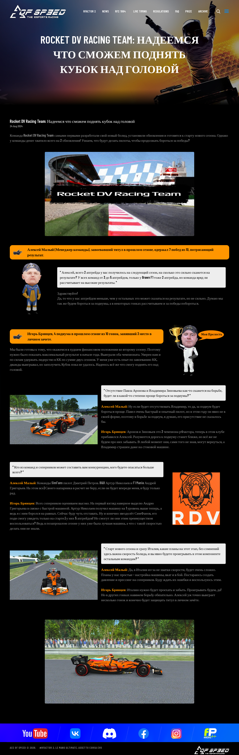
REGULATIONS (161, 11)
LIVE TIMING (140, 11)
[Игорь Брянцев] (196, 350)
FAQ (177, 11)
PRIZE (188, 11)
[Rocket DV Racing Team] (119, 193)
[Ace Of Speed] (38, 11)
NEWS (105, 11)
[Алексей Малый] (31, 288)
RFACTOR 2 (89, 11)
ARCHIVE (203, 11)
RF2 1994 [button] (120, 11)
